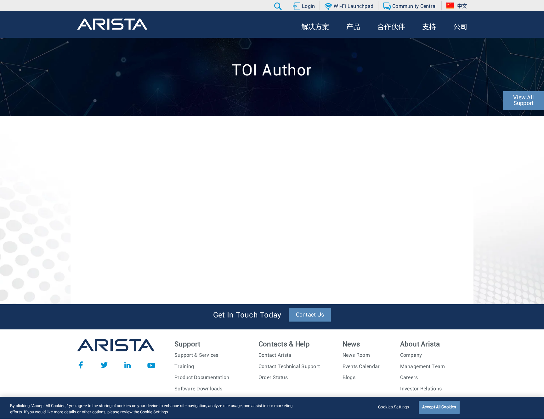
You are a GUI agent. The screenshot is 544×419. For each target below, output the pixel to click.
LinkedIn (127, 365)
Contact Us (310, 315)
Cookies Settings (393, 407)
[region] (272, 408)
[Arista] (112, 24)
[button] (278, 6)
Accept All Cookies (439, 407)
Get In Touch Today (247, 315)
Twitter (104, 365)
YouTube (151, 365)
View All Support (523, 100)
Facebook (80, 365)
